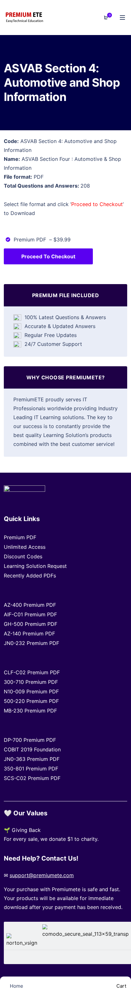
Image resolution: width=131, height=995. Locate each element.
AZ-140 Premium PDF (29, 633)
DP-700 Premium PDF (30, 740)
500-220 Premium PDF (31, 701)
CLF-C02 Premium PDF (32, 672)
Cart (120, 986)
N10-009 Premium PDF (31, 691)
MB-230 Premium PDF (30, 710)
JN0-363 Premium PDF (31, 759)
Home (16, 986)
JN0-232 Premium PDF (31, 643)
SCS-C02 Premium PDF (32, 778)
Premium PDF (20, 537)
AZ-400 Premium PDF (30, 605)
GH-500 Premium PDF (30, 624)
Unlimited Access (24, 547)
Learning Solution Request (35, 566)
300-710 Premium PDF (31, 682)
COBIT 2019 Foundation (32, 749)
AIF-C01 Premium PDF (30, 614)
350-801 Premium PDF (31, 768)
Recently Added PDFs (30, 575)
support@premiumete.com (42, 875)
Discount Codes (23, 556)
